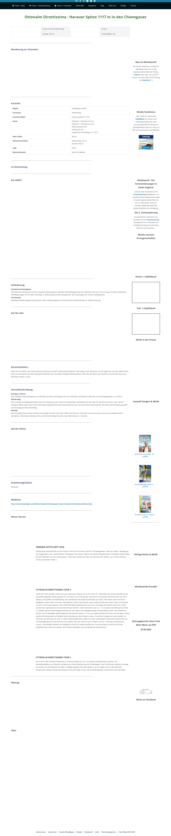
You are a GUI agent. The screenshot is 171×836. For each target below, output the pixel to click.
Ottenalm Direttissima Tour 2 (53, 590)
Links (97, 832)
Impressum (52, 832)
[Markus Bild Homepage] (146, 42)
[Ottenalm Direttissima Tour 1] (23, 653)
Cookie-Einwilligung (66, 832)
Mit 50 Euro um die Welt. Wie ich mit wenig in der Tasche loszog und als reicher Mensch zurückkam (145, 454)
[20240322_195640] (146, 257)
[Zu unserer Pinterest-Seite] (94, 1)
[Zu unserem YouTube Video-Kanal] (91, 1)
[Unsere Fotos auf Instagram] (87, 1)
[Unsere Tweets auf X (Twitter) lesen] (83, 1)
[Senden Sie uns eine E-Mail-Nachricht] (76, 1)
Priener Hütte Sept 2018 (50, 547)
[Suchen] (158, 5)
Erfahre (137, 75)
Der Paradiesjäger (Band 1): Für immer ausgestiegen (145, 484)
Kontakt (79, 832)
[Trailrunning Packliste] (146, 96)
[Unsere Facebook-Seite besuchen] (80, 1)
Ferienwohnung (139, 194)
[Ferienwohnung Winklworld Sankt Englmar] (146, 164)
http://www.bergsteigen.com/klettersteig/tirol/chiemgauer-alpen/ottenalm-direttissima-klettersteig (51, 504)
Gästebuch (146, 80)
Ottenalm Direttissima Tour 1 (53, 657)
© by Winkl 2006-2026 (126, 832)
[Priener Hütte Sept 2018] (23, 543)
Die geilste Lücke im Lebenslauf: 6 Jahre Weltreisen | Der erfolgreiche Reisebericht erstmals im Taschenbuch (145, 515)
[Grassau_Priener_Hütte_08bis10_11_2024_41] (146, 292)
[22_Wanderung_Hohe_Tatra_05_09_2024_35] (146, 324)
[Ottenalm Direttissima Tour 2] (23, 586)
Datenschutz (41, 832)
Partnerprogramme (108, 832)
